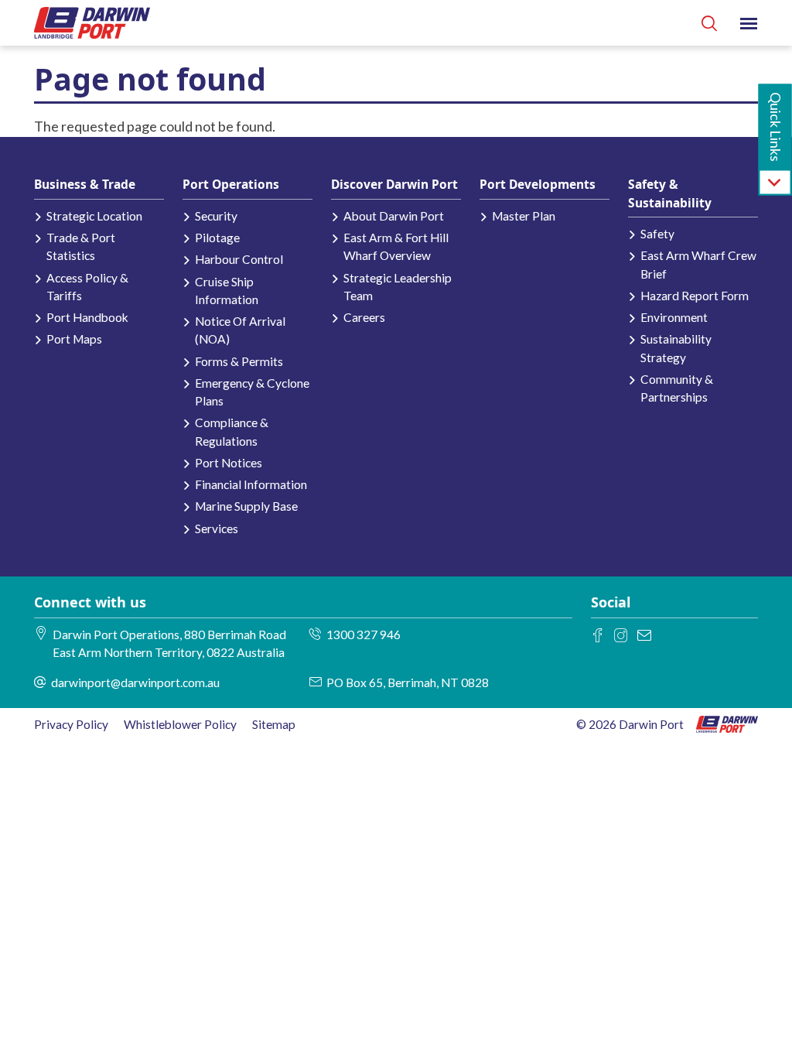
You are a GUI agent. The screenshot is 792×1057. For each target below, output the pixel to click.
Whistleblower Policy (180, 724)
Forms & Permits (239, 361)
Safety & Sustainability (670, 193)
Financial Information (251, 484)
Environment (674, 317)
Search (708, 22)
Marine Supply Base (246, 506)
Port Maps (74, 339)
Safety (657, 234)
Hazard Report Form (694, 296)
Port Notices (228, 463)
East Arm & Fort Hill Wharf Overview (396, 246)
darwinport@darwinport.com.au (135, 682)
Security (216, 216)
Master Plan (523, 216)
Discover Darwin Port (394, 184)
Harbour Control (239, 259)
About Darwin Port (393, 216)
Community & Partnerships (676, 388)
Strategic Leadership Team (397, 287)
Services (216, 528)
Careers (364, 317)
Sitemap (273, 724)
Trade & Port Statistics (80, 246)
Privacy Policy (71, 724)
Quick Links (775, 127)
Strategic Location (94, 216)
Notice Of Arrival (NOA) (240, 330)
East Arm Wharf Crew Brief (698, 264)
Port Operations (231, 184)
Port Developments (538, 184)
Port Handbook (87, 317)
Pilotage (217, 238)
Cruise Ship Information (226, 290)
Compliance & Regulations (231, 431)
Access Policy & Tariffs (87, 287)
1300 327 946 (363, 634)
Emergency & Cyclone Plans (252, 392)
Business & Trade (84, 184)
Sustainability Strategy (676, 348)
